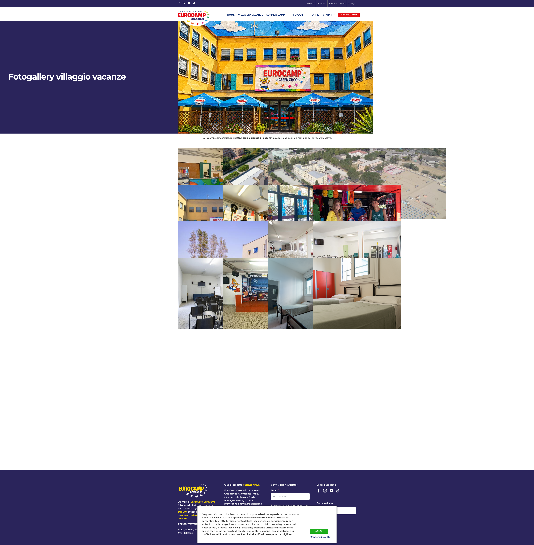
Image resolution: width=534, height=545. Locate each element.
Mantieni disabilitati (321, 537)
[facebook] (179, 3)
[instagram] (184, 3)
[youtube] (189, 3)
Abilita (318, 531)
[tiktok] (194, 3)
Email (274, 490)
